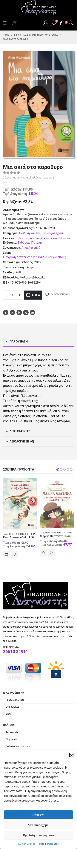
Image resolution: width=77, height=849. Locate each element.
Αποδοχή (38, 814)
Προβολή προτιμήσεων (38, 835)
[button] (71, 755)
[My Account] (46, 23)
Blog (8, 713)
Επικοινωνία (12, 706)
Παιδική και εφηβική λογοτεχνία (41, 233)
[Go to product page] (20, 503)
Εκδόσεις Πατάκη (30, 242)
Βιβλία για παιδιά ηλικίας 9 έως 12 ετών (43, 238)
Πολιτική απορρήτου (48, 844)
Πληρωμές (11, 739)
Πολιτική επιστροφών (18, 746)
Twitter (12, 312)
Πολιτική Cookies (26, 844)
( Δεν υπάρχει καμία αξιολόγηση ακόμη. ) (28, 177)
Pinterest (25, 312)
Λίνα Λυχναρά (30, 247)
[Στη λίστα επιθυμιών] (14, 554)
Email (32, 312)
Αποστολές (12, 732)
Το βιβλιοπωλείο (15, 699)
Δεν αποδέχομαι (39, 825)
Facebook (5, 312)
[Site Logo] (38, 7)
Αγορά (36, 295)
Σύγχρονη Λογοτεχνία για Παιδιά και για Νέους (34, 257)
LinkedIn (19, 312)
